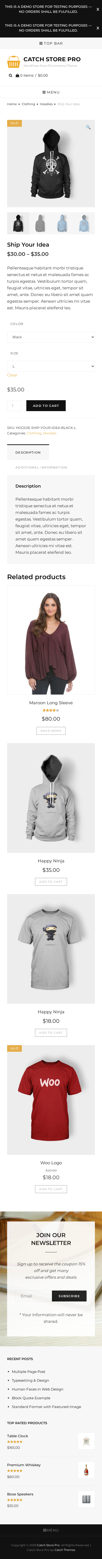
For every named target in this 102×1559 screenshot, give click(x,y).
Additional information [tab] (41, 467)
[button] (88, 127)
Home (12, 104)
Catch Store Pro (52, 59)
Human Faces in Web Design (37, 1389)
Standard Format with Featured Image (46, 1406)
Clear (12, 375)
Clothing (28, 104)
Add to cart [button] (51, 881)
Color (16, 324)
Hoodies (46, 104)
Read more (51, 731)
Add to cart (46, 406)
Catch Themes (65, 1550)
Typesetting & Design (30, 1380)
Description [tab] (28, 452)
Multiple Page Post (28, 1371)
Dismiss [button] (98, 9)
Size (14, 353)
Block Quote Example (31, 1398)
